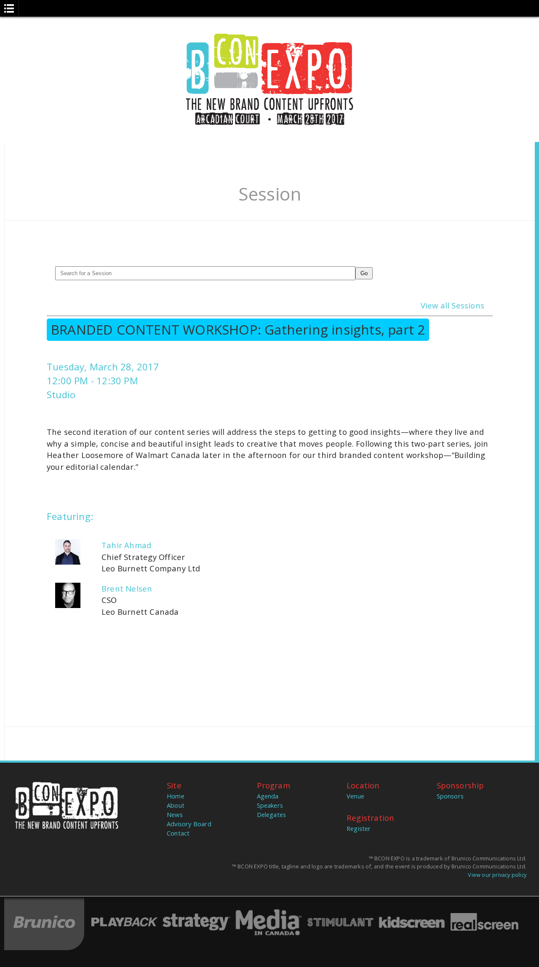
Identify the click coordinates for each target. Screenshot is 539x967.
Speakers (270, 805)
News (175, 814)
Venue (355, 796)
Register (359, 828)
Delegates (271, 814)
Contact (178, 833)
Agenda (268, 796)
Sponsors (450, 796)
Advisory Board (189, 824)
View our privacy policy (497, 875)
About (175, 805)
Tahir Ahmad (126, 545)
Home (175, 796)
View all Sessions (452, 305)
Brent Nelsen (126, 588)
